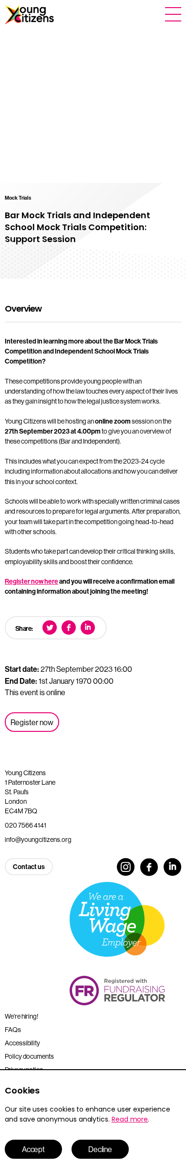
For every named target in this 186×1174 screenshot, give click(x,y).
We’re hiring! (21, 1016)
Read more (130, 1119)
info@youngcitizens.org (38, 839)
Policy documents (29, 1056)
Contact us (29, 866)
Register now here (31, 581)
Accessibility (22, 1043)
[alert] (93, 1121)
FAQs (13, 1029)
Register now (31, 722)
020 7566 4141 (25, 825)
